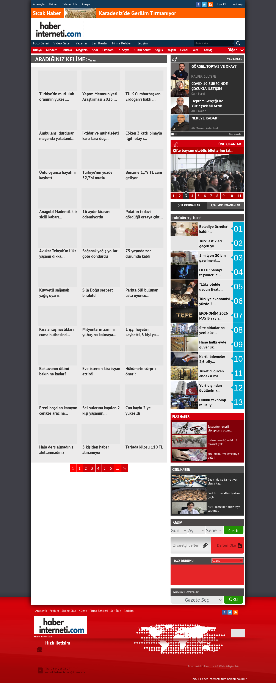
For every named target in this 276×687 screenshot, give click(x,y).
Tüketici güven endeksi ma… (211, 373)
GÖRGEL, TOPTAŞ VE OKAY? (214, 66)
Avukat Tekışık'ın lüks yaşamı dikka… (57, 253)
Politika (67, 50)
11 (239, 195)
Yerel (196, 50)
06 (238, 301)
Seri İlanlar (100, 43)
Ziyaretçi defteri (186, 545)
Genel (184, 50)
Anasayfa (39, 4)
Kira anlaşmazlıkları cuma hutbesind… (56, 332)
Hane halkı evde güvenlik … (212, 345)
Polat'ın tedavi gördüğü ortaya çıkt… (144, 214)
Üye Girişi (237, 4)
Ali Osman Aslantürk (205, 128)
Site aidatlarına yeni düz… (212, 330)
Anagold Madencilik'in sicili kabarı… (58, 214)
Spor (95, 50)
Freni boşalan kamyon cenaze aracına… (58, 410)
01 (238, 228)
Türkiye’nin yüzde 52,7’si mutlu (97, 175)
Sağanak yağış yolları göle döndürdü (100, 253)
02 (238, 243)
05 (238, 286)
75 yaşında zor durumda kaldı (138, 253)
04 (238, 272)
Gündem (51, 50)
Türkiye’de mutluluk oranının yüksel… (56, 96)
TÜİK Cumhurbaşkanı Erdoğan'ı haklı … (143, 96)
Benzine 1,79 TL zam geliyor (143, 175)
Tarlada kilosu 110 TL (144, 447)
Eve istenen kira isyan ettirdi (101, 371)
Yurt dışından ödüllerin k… (210, 388)
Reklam (53, 4)
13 (238, 402)
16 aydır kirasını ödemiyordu (96, 214)
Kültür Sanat (142, 50)
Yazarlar (81, 43)
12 (238, 387)
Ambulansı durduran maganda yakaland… (56, 135)
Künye (86, 4)
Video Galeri (62, 43)
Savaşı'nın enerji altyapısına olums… (220, 428)
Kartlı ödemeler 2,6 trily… (212, 359)
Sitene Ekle (70, 4)
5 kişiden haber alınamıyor (95, 449)
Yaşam (171, 50)
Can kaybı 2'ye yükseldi (138, 410)
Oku (233, 599)
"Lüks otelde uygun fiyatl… (211, 287)
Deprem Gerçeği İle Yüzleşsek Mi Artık (207, 103)
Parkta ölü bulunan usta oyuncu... (141, 292)
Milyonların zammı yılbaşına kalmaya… (99, 332)
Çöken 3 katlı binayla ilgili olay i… (143, 135)
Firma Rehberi (122, 43)
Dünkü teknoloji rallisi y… (212, 402)
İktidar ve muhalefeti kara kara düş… (100, 135)
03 (238, 257)
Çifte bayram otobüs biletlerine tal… (203, 150)
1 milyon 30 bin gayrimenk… (212, 258)
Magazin (82, 50)
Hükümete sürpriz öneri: (140, 371)
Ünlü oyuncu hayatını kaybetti (57, 175)
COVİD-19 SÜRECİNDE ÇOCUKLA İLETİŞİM (209, 86)
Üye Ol (221, 4)
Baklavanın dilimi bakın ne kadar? (54, 371)
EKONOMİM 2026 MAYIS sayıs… (213, 316)
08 (238, 329)
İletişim (142, 43)
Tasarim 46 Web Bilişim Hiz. (222, 666)
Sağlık (159, 50)
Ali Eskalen (198, 111)
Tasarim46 (194, 666)
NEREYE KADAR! (204, 118)
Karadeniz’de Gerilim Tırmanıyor (137, 13)
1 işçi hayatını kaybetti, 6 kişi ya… (142, 332)
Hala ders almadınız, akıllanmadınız (56, 449)
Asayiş (208, 50)
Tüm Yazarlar (235, 134)
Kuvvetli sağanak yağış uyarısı (54, 292)
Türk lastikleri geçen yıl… (210, 243)
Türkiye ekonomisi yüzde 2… (214, 301)
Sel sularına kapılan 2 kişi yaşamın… (101, 410)
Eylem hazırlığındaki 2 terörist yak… (222, 442)
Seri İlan (115, 611)
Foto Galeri (41, 43)
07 (238, 315)
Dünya (37, 50)
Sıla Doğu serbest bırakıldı (97, 292)
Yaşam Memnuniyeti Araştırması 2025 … (99, 96)
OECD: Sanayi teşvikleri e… (210, 272)
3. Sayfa (124, 50)
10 (231, 195)
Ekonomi (108, 50)
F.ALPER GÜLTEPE (203, 76)
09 (238, 344)
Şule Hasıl (198, 94)
